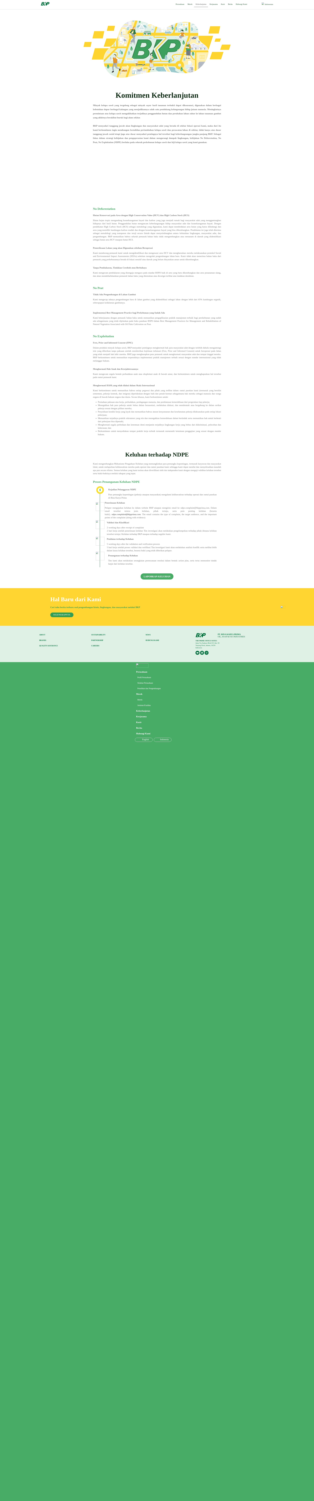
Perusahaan (180, 4)
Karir (223, 4)
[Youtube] (197, 653)
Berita (230, 4)
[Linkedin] (202, 653)
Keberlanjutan (201, 4)
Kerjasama (214, 4)
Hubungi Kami (241, 4)
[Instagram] (207, 653)
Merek (190, 4)
